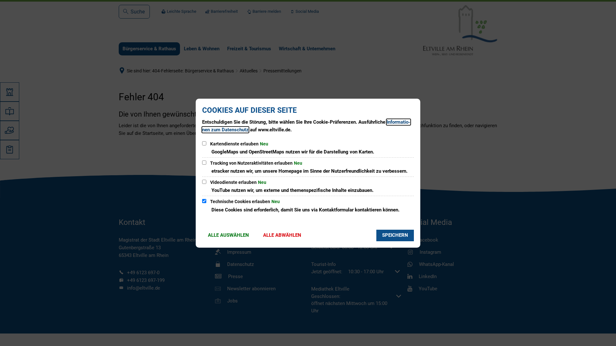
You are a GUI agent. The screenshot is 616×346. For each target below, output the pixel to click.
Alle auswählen (228, 235)
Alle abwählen (282, 235)
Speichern (395, 235)
